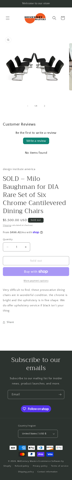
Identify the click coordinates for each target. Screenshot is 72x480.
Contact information (47, 472)
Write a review (36, 141)
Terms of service (59, 466)
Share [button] (10, 322)
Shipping (7, 225)
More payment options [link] (36, 280)
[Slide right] (44, 106)
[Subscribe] (60, 394)
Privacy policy (40, 466)
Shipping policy (26, 472)
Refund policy (22, 466)
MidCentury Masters (27, 461)
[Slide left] (27, 106)
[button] (7, 18)
